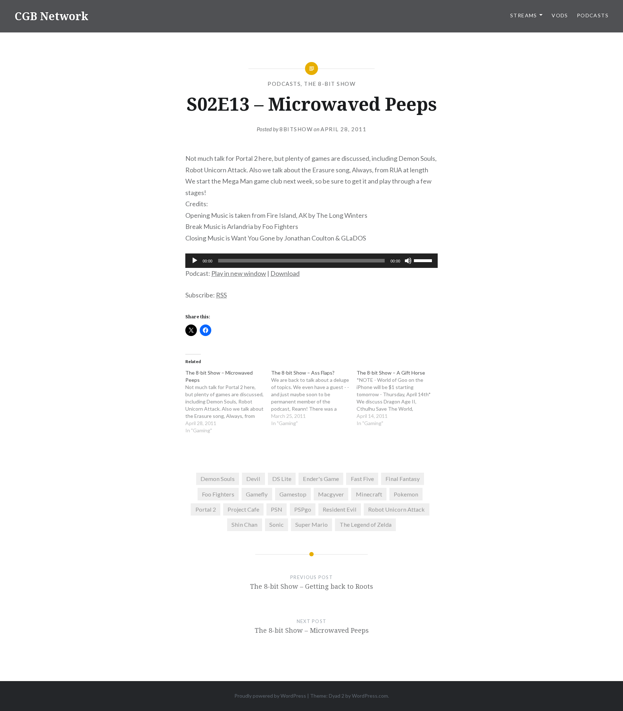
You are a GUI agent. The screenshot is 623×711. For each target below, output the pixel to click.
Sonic (276, 524)
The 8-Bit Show (329, 83)
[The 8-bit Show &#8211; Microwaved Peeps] (228, 405)
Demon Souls (217, 478)
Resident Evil (340, 509)
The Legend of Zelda (366, 524)
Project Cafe (243, 509)
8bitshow (296, 129)
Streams (523, 15)
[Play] (194, 260)
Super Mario (311, 524)
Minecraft (369, 494)
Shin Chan (244, 524)
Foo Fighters (218, 494)
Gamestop (292, 494)
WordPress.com (370, 696)
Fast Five (362, 478)
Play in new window (238, 273)
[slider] (424, 259)
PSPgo (302, 509)
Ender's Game (321, 478)
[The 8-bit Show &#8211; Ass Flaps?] (314, 401)
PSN (276, 509)
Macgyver (331, 494)
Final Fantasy (402, 478)
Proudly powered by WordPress (270, 696)
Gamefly (257, 494)
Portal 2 (205, 509)
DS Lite (281, 478)
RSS (221, 295)
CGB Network (51, 16)
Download (285, 273)
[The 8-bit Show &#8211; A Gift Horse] (399, 401)
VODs (560, 15)
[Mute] (408, 260)
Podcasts (593, 15)
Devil (253, 478)
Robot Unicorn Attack (396, 509)
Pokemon (406, 494)
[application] (311, 260)
